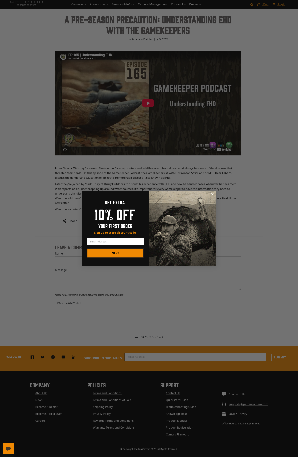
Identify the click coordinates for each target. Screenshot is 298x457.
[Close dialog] (212, 194)
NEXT (115, 253)
